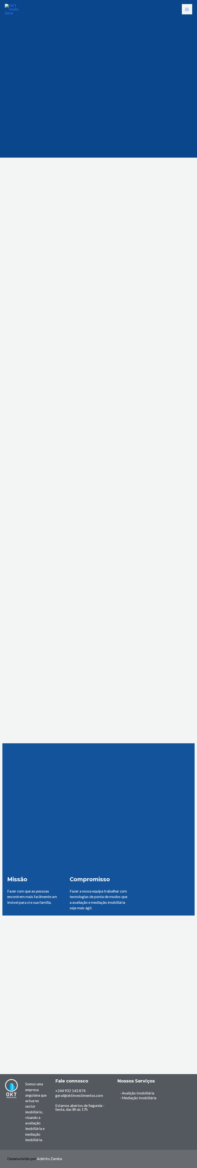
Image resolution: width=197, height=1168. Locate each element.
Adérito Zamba (49, 1159)
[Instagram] (185, 1107)
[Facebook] (185, 1088)
